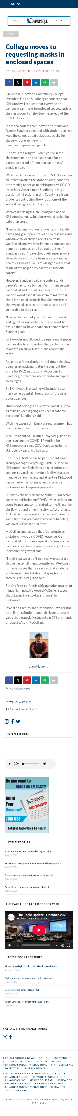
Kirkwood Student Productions (25, 1065)
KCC (66, 1073)
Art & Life (41, 1061)
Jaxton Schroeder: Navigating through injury (27, 1001)
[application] (39, 930)
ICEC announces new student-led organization (28, 851)
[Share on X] (18, 82)
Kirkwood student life (46, 1077)
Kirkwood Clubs (14, 1080)
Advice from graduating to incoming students (27, 887)
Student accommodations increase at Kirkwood (29, 875)
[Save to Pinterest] (27, 82)
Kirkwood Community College (39, 1073)
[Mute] (62, 945)
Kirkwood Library (42, 1080)
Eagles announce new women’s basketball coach (29, 978)
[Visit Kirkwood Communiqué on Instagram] (7, 722)
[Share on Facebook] (9, 82)
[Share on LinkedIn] (36, 82)
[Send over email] (45, 82)
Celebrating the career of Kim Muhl (22, 989)
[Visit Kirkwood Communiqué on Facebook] (12, 722)
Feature (25, 1061)
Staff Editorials (62, 1065)
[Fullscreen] (68, 945)
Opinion (44, 1058)
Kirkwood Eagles (15, 1077)
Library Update (35, 1068)
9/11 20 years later (20, 701)
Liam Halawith (20, 71)
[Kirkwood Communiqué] (39, 21)
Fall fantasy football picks (20, 709)
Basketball (13, 1068)
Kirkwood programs (49, 1083)
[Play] (10, 945)
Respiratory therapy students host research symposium (33, 863)
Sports (56, 1061)
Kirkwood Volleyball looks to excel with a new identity (31, 966)
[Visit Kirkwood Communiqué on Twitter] (18, 722)
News (11, 34)
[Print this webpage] (54, 82)
